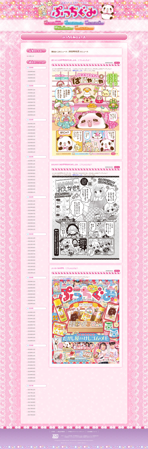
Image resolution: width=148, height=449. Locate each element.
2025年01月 (31, 115)
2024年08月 (31, 133)
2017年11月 (31, 393)
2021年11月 (31, 241)
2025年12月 (31, 89)
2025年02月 (31, 112)
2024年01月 (31, 152)
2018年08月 (31, 362)
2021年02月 (31, 269)
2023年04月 (31, 183)
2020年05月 (31, 297)
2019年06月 (31, 328)
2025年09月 (31, 99)
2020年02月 (31, 303)
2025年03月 (31, 108)
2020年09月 (31, 288)
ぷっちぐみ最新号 (65, 278)
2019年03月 (31, 337)
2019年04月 (31, 334)
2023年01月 (31, 192)
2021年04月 (31, 263)
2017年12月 (31, 389)
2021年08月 (31, 250)
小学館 (53, 431)
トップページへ (106, 1)
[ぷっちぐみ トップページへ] (74, 11)
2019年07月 (31, 325)
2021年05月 (31, 260)
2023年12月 (31, 161)
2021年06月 (31, 257)
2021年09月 (31, 247)
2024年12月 (31, 123)
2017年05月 (31, 412)
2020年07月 (31, 291)
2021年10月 (31, 244)
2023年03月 (31, 186)
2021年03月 (31, 266)
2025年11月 (31, 93)
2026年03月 (31, 81)
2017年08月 (31, 402)
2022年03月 (31, 223)
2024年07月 (31, 136)
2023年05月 (31, 179)
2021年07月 (31, 254)
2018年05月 (31, 371)
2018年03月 (31, 378)
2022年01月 (31, 229)
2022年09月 (31, 207)
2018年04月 (31, 374)
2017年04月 (31, 415)
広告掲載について (92, 431)
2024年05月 (31, 139)
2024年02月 (31, 149)
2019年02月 (31, 340)
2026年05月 (31, 78)
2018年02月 (31, 381)
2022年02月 (31, 226)
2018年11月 (31, 352)
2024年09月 (31, 130)
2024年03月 (31, 146)
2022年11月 (31, 204)
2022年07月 (31, 213)
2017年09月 (31, 399)
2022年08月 (31, 210)
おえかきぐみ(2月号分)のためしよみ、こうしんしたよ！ (71, 164)
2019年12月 (31, 312)
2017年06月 (31, 408)
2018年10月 (31, 355)
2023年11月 (31, 164)
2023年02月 (31, 189)
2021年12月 (31, 238)
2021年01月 (31, 273)
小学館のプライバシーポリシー (76, 431)
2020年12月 (31, 281)
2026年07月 (31, 74)
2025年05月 (31, 105)
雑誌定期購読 (61, 431)
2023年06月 (31, 176)
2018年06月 (31, 368)
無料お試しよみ (77, 70)
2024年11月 (31, 127)
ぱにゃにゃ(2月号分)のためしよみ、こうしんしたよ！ (71, 60)
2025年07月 (31, 102)
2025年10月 (31, 96)
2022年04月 (31, 220)
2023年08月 (31, 173)
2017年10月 (31, 396)
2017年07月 (31, 405)
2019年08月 (31, 322)
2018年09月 (31, 359)
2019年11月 (31, 315)
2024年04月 (31, 142)
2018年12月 (31, 349)
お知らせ (117, 62)
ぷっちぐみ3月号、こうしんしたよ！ (64, 268)
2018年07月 (31, 365)
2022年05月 (31, 217)
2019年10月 (31, 318)
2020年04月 (31, 300)
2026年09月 (31, 71)
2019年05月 (31, 331)
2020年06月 (31, 294)
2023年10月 (31, 167)
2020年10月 (31, 284)
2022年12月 (31, 201)
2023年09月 (31, 170)
